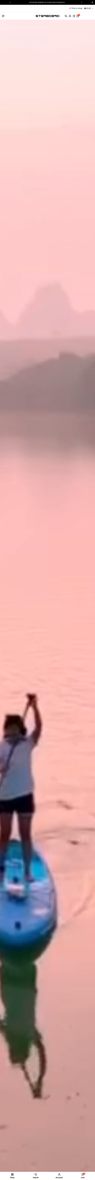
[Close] (92, 2)
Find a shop (77, 8)
